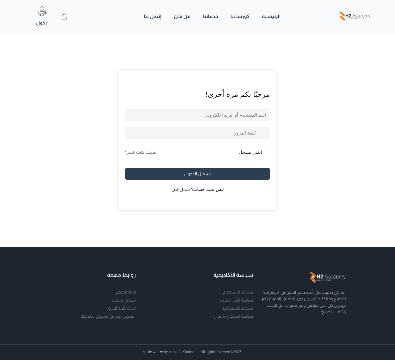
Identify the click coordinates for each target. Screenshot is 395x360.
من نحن (182, 16)
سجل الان (181, 189)
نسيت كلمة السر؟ (140, 152)
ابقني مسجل (250, 152)
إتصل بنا (152, 16)
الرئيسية (271, 16)
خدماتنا (210, 16)
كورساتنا (240, 16)
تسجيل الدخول (197, 173)
